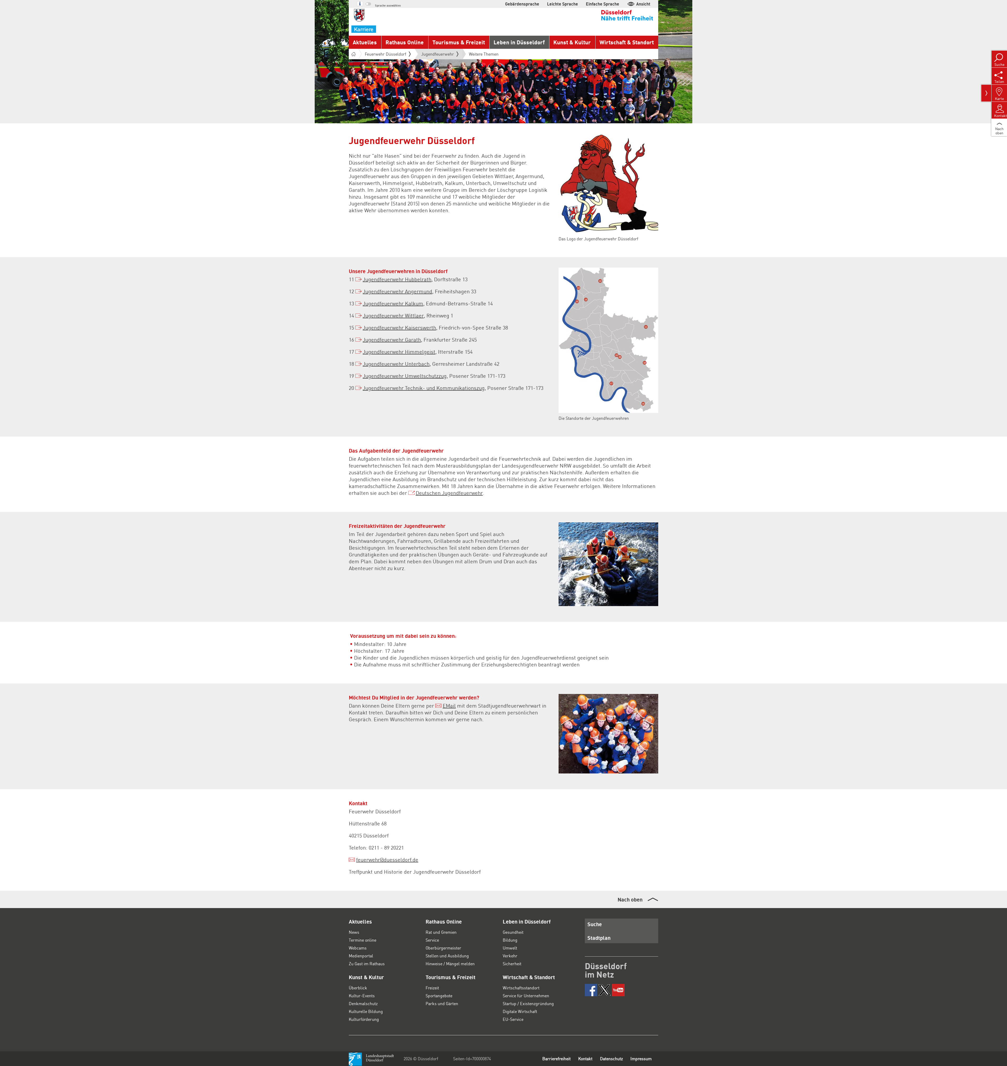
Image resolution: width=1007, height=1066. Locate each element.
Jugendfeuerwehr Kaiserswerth (399, 327)
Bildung (510, 940)
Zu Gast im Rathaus (367, 963)
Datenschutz (611, 1058)
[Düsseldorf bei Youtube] (618, 990)
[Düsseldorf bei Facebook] (591, 990)
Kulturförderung (364, 1019)
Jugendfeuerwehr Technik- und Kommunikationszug (424, 387)
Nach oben (630, 899)
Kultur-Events (362, 995)
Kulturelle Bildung (366, 1011)
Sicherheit (512, 963)
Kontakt (585, 1058)
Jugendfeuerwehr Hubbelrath (397, 279)
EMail (449, 705)
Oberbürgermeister (443, 948)
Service (432, 940)
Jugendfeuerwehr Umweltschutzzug (405, 375)
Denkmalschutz (363, 1003)
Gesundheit (513, 932)
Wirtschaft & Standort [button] (626, 42)
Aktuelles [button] (365, 42)
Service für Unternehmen (526, 995)
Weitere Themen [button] (484, 54)
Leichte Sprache (562, 4)
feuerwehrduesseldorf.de (387, 859)
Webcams (358, 948)
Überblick (358, 987)
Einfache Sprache (602, 4)
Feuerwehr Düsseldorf (385, 54)
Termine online (362, 940)
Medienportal (361, 955)
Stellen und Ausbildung (447, 955)
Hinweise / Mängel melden (450, 963)
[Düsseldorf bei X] (604, 990)
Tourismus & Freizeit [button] (458, 42)
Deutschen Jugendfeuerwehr (449, 492)
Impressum (641, 1058)
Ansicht (643, 4)
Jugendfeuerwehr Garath (392, 339)
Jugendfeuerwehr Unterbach (396, 363)
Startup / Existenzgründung (528, 1003)
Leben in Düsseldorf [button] (519, 42)
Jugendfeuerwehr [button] (437, 55)
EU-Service (513, 1019)
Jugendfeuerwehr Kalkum (393, 303)
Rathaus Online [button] (404, 42)
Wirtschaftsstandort (521, 987)
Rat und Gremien (441, 932)
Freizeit (432, 987)
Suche (594, 924)
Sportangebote (439, 995)
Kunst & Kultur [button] (572, 42)
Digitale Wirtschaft (520, 1011)
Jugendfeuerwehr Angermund (397, 291)
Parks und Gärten (442, 1003)
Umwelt (510, 948)
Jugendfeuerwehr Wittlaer (393, 315)
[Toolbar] (986, 93)
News (354, 932)
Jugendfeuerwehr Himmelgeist (399, 351)
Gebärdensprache (522, 4)
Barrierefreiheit (556, 1058)
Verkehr (510, 955)
